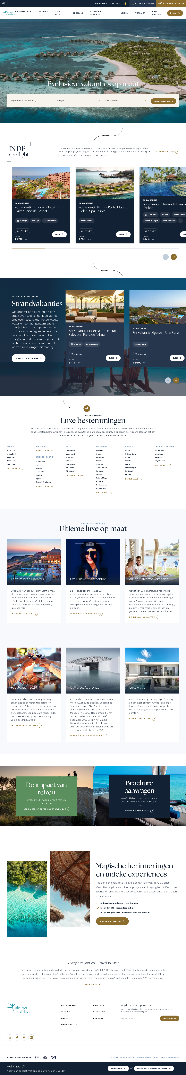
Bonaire (99, 461)
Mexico (99, 475)
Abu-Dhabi (41, 462)
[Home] (4, 3)
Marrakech (12, 454)
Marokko (11, 450)
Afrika (10, 446)
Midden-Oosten (45, 457)
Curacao (99, 464)
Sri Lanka (70, 468)
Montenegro (130, 468)
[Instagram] (10, 1037)
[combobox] (29, 100)
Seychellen (160, 461)
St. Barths (100, 481)
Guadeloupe (101, 468)
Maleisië (70, 457)
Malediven (159, 450)
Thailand (70, 471)
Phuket (69, 461)
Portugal (129, 471)
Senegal (10, 457)
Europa (129, 446)
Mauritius (159, 454)
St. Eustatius (101, 485)
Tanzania (11, 461)
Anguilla (99, 450)
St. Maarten (101, 488)
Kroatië (128, 461)
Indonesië (70, 450)
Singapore (70, 464)
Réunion (158, 457)
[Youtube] (24, 1037)
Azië (68, 446)
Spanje (128, 475)
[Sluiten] (177, 1068)
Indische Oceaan (164, 446)
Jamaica (99, 471)
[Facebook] (17, 1037)
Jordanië (40, 472)
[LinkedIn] (31, 1037)
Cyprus (128, 450)
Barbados (100, 457)
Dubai (39, 468)
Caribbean (101, 446)
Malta (127, 464)
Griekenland (130, 454)
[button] (50, 100)
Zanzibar (11, 464)
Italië (127, 457)
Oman (39, 475)
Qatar (38, 479)
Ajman (39, 465)
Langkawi (70, 454)
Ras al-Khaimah (43, 482)
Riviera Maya (101, 478)
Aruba (98, 454)
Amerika (41, 446)
